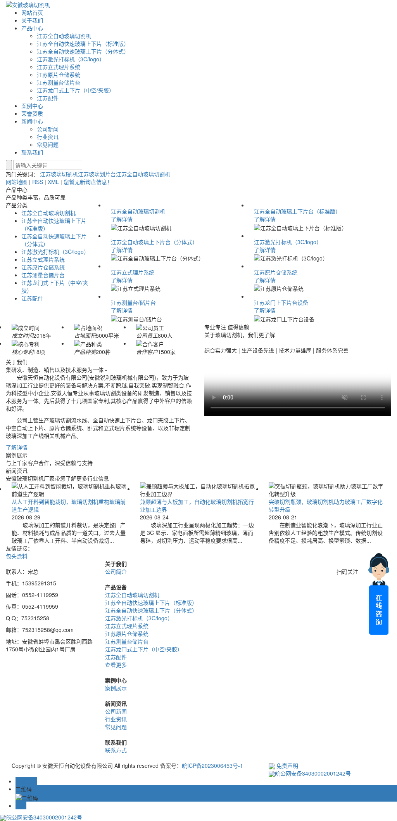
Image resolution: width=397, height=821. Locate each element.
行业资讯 (48, 137)
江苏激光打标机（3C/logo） (71, 59)
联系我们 (32, 152)
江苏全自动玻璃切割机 (64, 36)
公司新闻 (48, 129)
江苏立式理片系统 (58, 67)
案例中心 (32, 105)
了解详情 (122, 219)
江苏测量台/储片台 (133, 302)
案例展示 (116, 688)
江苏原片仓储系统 (58, 74)
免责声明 (287, 765)
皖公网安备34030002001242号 (313, 773)
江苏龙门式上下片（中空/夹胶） (75, 90)
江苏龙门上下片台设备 (281, 302)
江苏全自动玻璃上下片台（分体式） (154, 242)
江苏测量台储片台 (58, 82)
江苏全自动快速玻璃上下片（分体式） (83, 51)
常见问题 (48, 144)
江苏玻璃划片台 (97, 174)
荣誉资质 (32, 113)
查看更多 (116, 664)
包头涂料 (17, 556)
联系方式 (116, 750)
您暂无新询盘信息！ (88, 182)
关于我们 (32, 20)
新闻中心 (32, 121)
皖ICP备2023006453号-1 (212, 765)
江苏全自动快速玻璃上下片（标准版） (83, 43)
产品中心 (32, 28)
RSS (37, 182)
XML (53, 182)
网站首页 (32, 12)
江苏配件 (48, 98)
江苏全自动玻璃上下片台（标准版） (297, 211)
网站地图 (17, 182)
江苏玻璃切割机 (59, 174)
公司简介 (116, 571)
